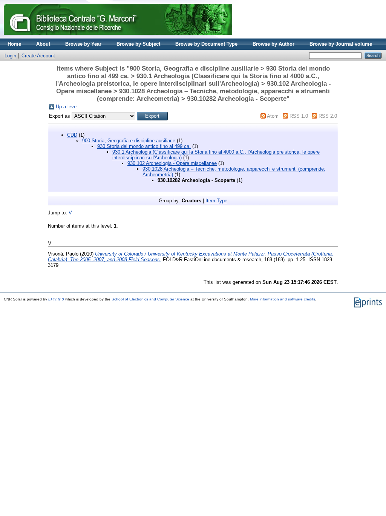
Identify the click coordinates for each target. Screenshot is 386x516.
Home (14, 44)
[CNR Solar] (118, 37)
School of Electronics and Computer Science (150, 299)
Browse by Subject (138, 44)
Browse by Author (273, 44)
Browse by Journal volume (340, 44)
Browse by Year (83, 44)
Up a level (67, 106)
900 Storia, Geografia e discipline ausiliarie (128, 140)
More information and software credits (282, 299)
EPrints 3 (56, 299)
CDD (72, 135)
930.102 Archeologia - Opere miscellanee (172, 163)
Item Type (216, 200)
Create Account (38, 56)
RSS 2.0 (328, 116)
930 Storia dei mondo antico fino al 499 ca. (144, 146)
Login (10, 56)
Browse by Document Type (206, 44)
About (43, 44)
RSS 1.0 (299, 116)
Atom (273, 116)
